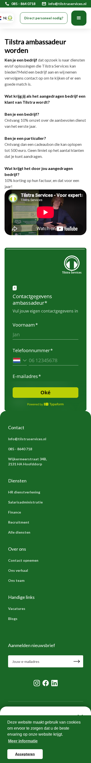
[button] (78, 18)
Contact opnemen (23, 560)
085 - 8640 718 (20, 449)
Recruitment (18, 522)
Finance (14, 512)
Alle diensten (19, 532)
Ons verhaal (18, 570)
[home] (9, 18)
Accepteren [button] (25, 754)
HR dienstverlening (24, 492)
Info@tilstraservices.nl (27, 439)
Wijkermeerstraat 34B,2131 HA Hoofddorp (27, 461)
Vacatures (16, 608)
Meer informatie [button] (23, 741)
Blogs (12, 618)
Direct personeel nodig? (43, 18)
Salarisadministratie (25, 502)
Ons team (16, 580)
